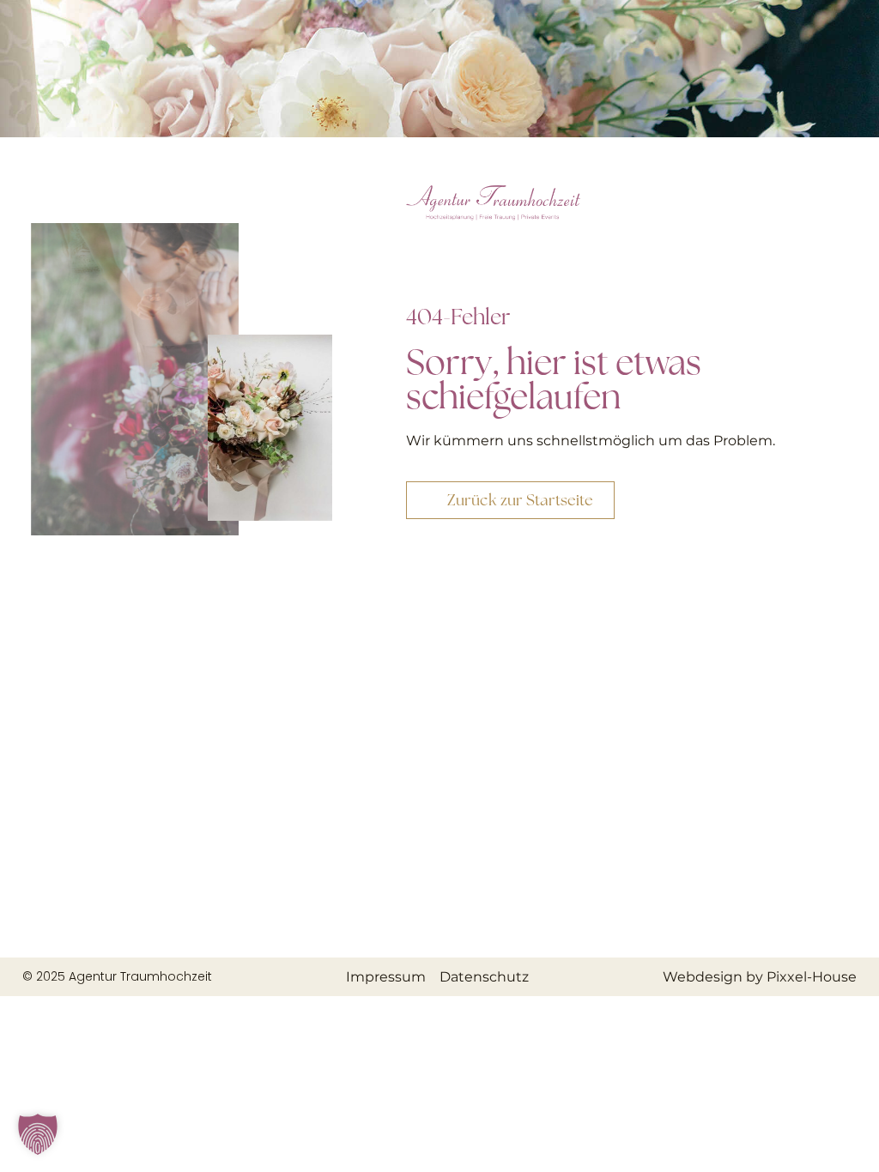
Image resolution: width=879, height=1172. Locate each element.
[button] (38, 1134)
